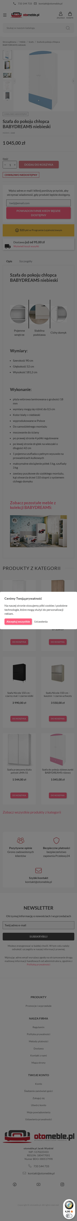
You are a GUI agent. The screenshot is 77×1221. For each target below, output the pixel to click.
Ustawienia (41, 621)
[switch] (69, 1216)
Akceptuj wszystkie (18, 621)
